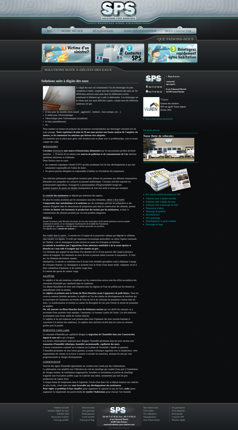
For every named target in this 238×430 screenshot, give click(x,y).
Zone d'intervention (151, 420)
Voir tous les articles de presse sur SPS (163, 194)
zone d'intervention (140, 31)
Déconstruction (152, 214)
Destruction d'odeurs (60, 417)
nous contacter (178, 31)
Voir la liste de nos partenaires (159, 119)
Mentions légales (178, 420)
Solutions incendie (61, 408)
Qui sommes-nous (150, 408)
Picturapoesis (124, 428)
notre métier (72, 31)
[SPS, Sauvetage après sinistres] (153, 79)
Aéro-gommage (153, 218)
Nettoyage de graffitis (156, 211)
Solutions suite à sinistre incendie (161, 198)
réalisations (103, 31)
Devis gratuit (177, 414)
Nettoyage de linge (154, 224)
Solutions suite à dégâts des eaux (78, 70)
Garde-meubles (88, 417)
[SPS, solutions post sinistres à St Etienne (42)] (119, 10)
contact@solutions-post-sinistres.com (119, 424)
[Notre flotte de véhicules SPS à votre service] (168, 160)
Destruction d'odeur (155, 208)
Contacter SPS (178, 417)
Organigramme (149, 417)
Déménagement (88, 414)
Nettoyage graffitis (61, 420)
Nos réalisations (149, 414)
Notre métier (148, 411)
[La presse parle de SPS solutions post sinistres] (167, 191)
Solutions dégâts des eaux (58, 411)
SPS (49, 31)
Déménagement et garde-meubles (161, 221)
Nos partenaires (178, 408)
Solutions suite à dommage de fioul (162, 205)
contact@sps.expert (170, 82)
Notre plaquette (178, 411)
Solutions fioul (63, 414)
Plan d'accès (173, 76)
